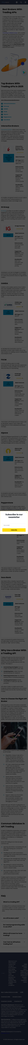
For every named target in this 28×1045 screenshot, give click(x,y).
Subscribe (14, 530)
